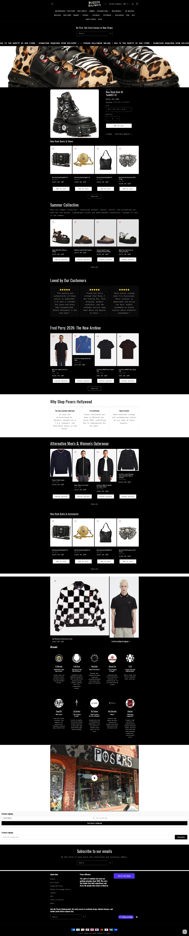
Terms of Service (57, 900)
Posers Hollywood (90, 933)
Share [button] (110, 134)
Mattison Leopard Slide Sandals (83, 250)
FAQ (51, 896)
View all (94, 196)
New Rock (94, 666)
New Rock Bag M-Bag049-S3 (60, 177)
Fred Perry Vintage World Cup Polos (82, 359)
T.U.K (130, 666)
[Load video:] (94, 778)
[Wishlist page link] (106, 4)
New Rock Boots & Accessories (64, 514)
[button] (52, 4)
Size (107, 105)
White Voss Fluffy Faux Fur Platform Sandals (126, 251)
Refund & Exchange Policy (60, 889)
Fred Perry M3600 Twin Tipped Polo (105, 370)
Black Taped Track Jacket (81, 485)
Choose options (61, 259)
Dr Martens (58, 666)
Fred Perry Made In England (120, 641)
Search (52, 879)
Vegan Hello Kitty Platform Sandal (59, 251)
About (52, 903)
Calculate (181, 837)
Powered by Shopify (104, 933)
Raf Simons (94, 711)
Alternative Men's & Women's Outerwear (79, 443)
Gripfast (130, 711)
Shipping (109, 102)
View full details (122, 134)
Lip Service (76, 711)
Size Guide (54, 882)
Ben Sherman (112, 711)
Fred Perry (76, 666)
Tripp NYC (59, 711)
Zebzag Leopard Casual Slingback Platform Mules (104, 251)
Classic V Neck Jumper (58, 480)
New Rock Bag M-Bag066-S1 (104, 177)
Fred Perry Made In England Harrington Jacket (104, 486)
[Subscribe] (110, 33)
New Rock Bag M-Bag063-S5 (82, 177)
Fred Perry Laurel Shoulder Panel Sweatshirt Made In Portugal (126, 475)
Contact (53, 893)
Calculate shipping (94, 823)
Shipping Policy (56, 886)
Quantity (109, 114)
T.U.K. (129, 683)
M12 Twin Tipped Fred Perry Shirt (59, 370)
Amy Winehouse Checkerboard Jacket (62, 639)
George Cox (112, 666)
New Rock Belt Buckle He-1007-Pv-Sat (127, 178)
